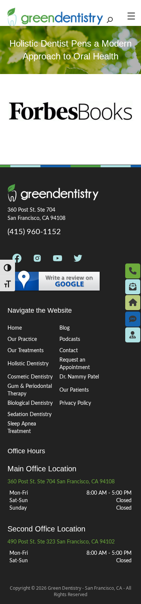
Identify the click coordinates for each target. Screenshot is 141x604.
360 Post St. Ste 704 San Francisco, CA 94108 (61, 481)
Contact (68, 350)
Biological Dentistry (30, 403)
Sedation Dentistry (30, 414)
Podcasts (69, 339)
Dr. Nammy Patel (79, 377)
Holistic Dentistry (28, 363)
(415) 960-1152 (34, 232)
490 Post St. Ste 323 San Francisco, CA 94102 (61, 542)
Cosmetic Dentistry (30, 377)
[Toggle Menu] (133, 16)
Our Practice (22, 339)
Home (15, 328)
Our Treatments (26, 350)
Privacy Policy (75, 403)
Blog (64, 328)
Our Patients (74, 390)
